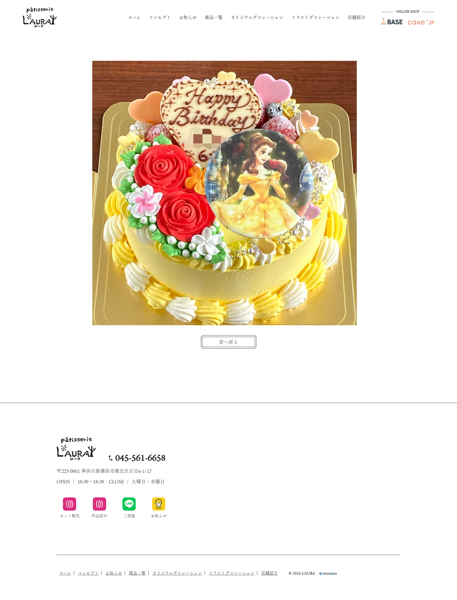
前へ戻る (228, 342)
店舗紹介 (356, 17)
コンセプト (160, 17)
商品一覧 (214, 17)
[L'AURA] (40, 17)
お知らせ (188, 17)
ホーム (134, 17)
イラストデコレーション (315, 17)
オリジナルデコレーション (257, 17)
